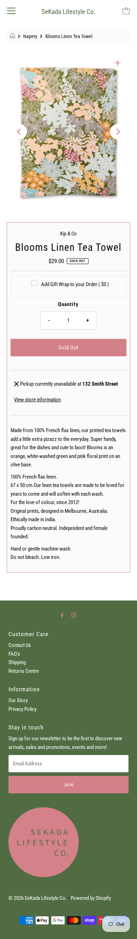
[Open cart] (126, 10)
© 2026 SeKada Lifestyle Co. (37, 898)
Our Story (18, 700)
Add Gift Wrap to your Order (75, 284)
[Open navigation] (11, 10)
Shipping (17, 662)
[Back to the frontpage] (13, 36)
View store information (37, 399)
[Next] (117, 131)
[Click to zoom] (117, 62)
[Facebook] (62, 615)
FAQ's (14, 654)
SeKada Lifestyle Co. (68, 12)
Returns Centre (23, 671)
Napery (30, 36)
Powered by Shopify (91, 898)
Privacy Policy (22, 709)
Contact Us (19, 645)
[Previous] (19, 131)
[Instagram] (73, 615)
